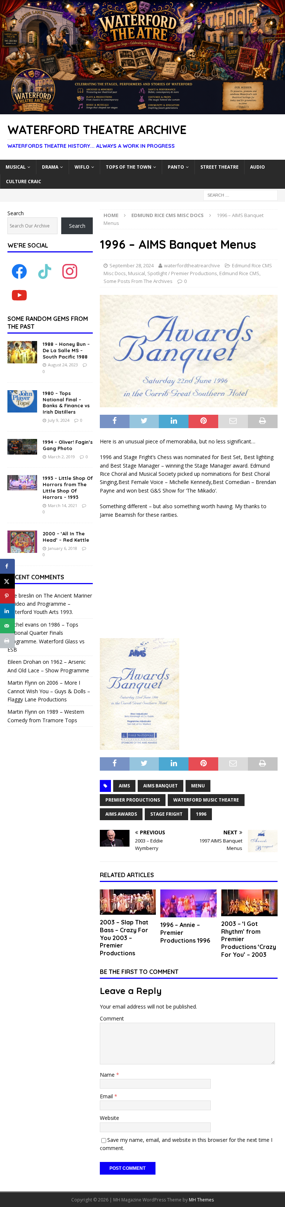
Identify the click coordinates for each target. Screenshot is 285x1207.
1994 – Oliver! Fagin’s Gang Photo (68, 445)
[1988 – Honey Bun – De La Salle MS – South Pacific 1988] (22, 352)
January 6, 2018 (62, 548)
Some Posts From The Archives (138, 281)
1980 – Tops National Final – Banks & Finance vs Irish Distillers (66, 402)
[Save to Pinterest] (7, 596)
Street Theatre (219, 167)
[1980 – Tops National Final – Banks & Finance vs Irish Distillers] (22, 401)
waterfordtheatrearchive (192, 265)
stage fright (166, 814)
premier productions (132, 800)
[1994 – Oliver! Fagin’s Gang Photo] (22, 447)
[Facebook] (19, 271)
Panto (176, 167)
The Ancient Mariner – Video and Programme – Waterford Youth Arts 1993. (49, 604)
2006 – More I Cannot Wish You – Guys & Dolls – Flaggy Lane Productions (48, 691)
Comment (112, 1018)
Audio (257, 167)
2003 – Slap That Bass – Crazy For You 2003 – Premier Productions (124, 937)
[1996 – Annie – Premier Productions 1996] (188, 903)
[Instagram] (69, 271)
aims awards (121, 814)
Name (108, 1074)
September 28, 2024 (131, 265)
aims (124, 786)
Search (15, 213)
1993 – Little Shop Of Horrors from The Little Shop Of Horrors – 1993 (68, 487)
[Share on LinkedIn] (7, 611)
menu (198, 786)
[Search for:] (240, 194)
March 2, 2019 (61, 456)
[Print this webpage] (7, 640)
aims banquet (160, 786)
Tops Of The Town (128, 167)
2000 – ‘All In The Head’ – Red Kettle (66, 537)
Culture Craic (23, 181)
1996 (201, 814)
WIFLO (82, 167)
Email (107, 1096)
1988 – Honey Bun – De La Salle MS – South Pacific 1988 (66, 350)
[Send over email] (7, 625)
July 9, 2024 (58, 420)
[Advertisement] (189, 578)
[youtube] (19, 295)
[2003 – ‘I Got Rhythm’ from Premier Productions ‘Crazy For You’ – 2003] (249, 902)
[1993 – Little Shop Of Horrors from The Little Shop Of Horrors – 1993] (22, 482)
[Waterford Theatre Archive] (142, 110)
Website (109, 1117)
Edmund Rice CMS (239, 273)
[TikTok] (44, 271)
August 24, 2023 (63, 364)
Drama (50, 167)
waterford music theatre (206, 800)
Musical (16, 167)
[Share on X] (7, 581)
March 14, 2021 (62, 505)
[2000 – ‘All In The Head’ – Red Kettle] (22, 542)
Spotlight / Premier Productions (182, 273)
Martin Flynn (22, 682)
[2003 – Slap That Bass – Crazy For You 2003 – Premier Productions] (128, 902)
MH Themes (201, 1200)
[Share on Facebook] (7, 566)
